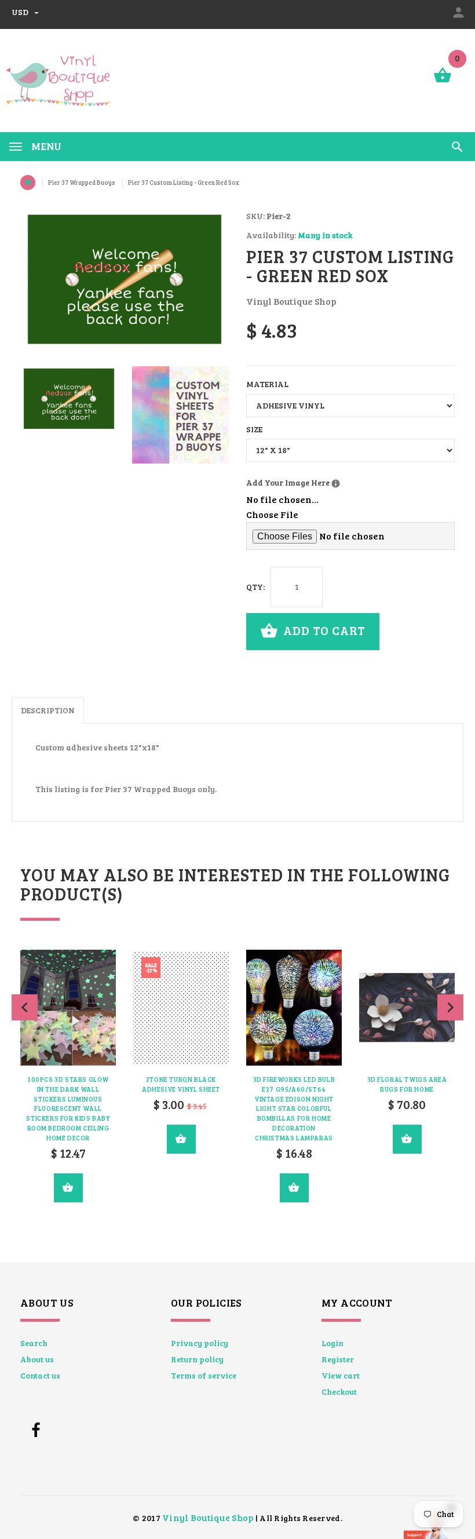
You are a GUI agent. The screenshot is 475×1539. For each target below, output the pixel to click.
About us (37, 1359)
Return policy (197, 1359)
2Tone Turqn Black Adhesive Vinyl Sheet (181, 1084)
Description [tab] (48, 710)
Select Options (68, 1187)
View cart (340, 1375)
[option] (69, 398)
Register (337, 1359)
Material (267, 383)
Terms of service (203, 1375)
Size (254, 429)
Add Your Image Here (333, 482)
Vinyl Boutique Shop (207, 1517)
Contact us (40, 1375)
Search (34, 1342)
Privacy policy (199, 1342)
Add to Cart (323, 630)
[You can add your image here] (335, 483)
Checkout (339, 1391)
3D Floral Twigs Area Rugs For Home (407, 1084)
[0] (442, 81)
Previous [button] (25, 1007)
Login (332, 1342)
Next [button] (450, 1007)
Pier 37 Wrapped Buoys (81, 182)
